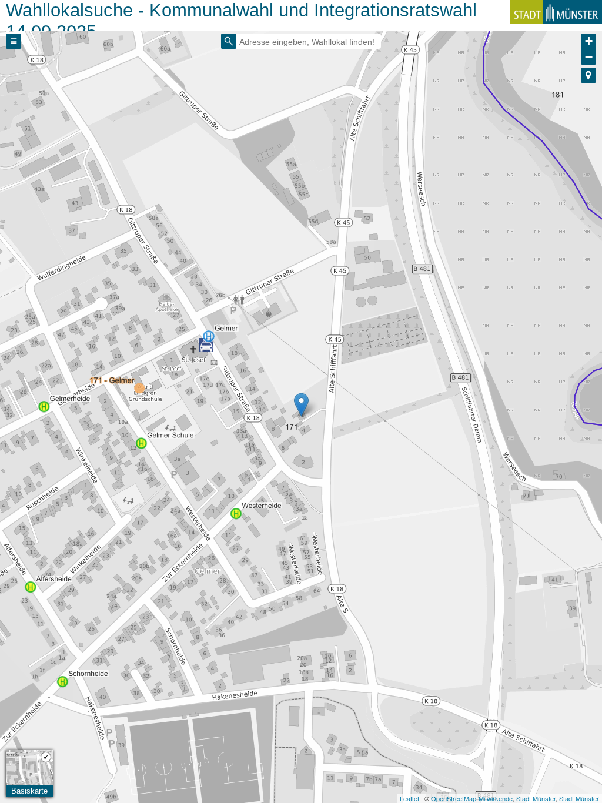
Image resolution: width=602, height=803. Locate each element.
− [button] (589, 56)
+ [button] (589, 41)
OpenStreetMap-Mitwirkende (472, 798)
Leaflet (409, 798)
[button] (588, 75)
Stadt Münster (536, 798)
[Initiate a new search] (228, 41)
